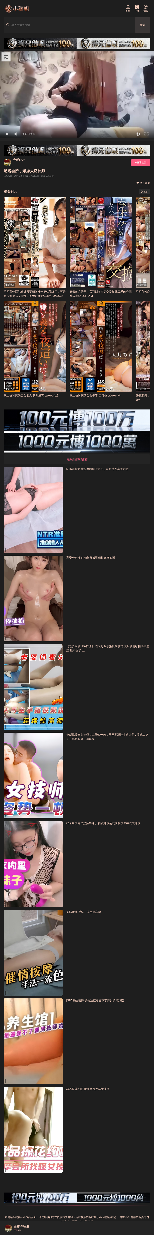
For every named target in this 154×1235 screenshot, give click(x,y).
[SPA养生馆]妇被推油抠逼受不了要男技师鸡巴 (95, 1000)
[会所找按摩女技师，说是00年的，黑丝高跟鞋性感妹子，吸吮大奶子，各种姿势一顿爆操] (33, 775)
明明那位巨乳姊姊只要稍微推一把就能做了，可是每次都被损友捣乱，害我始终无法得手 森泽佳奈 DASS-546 (35, 296)
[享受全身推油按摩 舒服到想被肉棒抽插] (33, 598)
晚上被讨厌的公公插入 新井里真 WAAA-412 (31, 395)
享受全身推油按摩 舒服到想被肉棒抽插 (90, 557)
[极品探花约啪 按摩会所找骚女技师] (33, 1130)
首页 (16, 176)
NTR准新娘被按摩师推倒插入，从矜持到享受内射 (97, 469)
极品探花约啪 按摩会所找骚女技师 (87, 1088)
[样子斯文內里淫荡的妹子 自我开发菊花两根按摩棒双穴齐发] (33, 864)
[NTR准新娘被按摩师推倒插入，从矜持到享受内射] (33, 510)
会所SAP (19, 159)
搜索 (142, 24)
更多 (145, 191)
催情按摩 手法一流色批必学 (83, 911)
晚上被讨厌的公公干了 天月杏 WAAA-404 (95, 395)
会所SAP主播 (21, 1226)
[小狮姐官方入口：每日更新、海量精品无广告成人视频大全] (17, 8)
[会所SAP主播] (8, 1228)
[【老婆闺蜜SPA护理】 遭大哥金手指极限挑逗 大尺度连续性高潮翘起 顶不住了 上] (33, 687)
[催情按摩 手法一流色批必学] (33, 953)
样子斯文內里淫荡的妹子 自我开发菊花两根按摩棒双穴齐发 (103, 823)
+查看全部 (140, 162)
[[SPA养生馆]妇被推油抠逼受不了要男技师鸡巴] (33, 1041)
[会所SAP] (7, 162)
